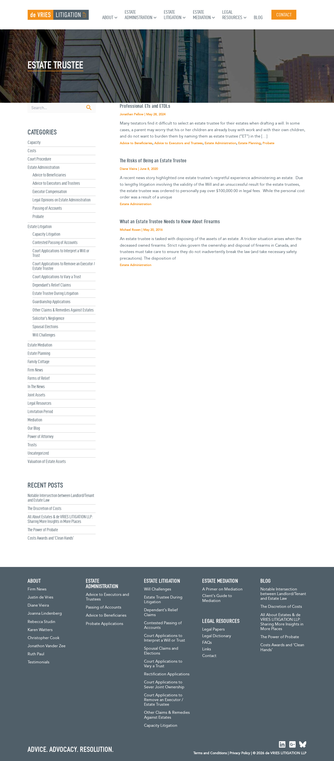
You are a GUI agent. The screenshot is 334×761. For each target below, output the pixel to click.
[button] (115, 17)
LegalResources (232, 14)
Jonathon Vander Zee (47, 646)
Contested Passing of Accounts (55, 242)
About (107, 17)
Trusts (32, 444)
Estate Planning (39, 353)
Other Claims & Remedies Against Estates (63, 310)
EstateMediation (202, 14)
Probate (38, 216)
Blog (258, 17)
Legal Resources (39, 403)
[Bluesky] (302, 744)
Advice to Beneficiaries (49, 175)
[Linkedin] (282, 744)
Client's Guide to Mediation (217, 598)
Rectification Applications (166, 674)
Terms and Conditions (210, 753)
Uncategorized (38, 453)
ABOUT (34, 581)
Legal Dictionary (216, 636)
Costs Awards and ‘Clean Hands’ (51, 538)
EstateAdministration (138, 14)
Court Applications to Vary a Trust (57, 276)
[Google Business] (292, 744)
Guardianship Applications (51, 301)
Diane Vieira (38, 605)
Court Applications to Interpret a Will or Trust (164, 638)
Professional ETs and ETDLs (145, 106)
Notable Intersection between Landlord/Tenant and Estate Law (283, 594)
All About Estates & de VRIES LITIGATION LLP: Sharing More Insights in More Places (60, 519)
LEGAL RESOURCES (221, 621)
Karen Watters (40, 630)
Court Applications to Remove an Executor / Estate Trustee (163, 700)
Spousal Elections (45, 326)
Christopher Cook (43, 638)
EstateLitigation (172, 14)
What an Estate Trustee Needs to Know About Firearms (170, 221)
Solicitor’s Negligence (48, 318)
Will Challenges (44, 335)
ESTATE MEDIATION (220, 581)
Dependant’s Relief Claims (52, 285)
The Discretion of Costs (44, 508)
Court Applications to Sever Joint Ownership (164, 684)
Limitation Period (40, 411)
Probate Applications (104, 624)
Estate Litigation (40, 226)
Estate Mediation (40, 345)
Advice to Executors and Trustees (56, 183)
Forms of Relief (39, 378)
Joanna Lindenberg (45, 614)
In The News (36, 386)
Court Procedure (39, 159)
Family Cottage (38, 361)
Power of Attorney (41, 436)
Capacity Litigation (46, 234)
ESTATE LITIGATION (162, 581)
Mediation (35, 419)
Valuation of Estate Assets (47, 461)
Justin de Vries (40, 597)
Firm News (35, 370)
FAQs (207, 643)
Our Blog (34, 428)
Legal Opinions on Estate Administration (61, 199)
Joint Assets (36, 394)
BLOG (265, 581)
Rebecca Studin (41, 622)
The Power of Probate (43, 529)
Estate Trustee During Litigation (55, 293)
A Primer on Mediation (222, 589)
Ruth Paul (36, 654)
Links (206, 649)
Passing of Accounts (47, 208)
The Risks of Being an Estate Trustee (153, 160)
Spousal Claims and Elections (161, 651)
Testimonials (38, 662)
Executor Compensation (50, 191)
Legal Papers (213, 629)
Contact (209, 656)
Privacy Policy (240, 753)
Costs (32, 150)
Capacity (34, 142)
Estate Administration (43, 167)
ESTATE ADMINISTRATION (102, 583)
